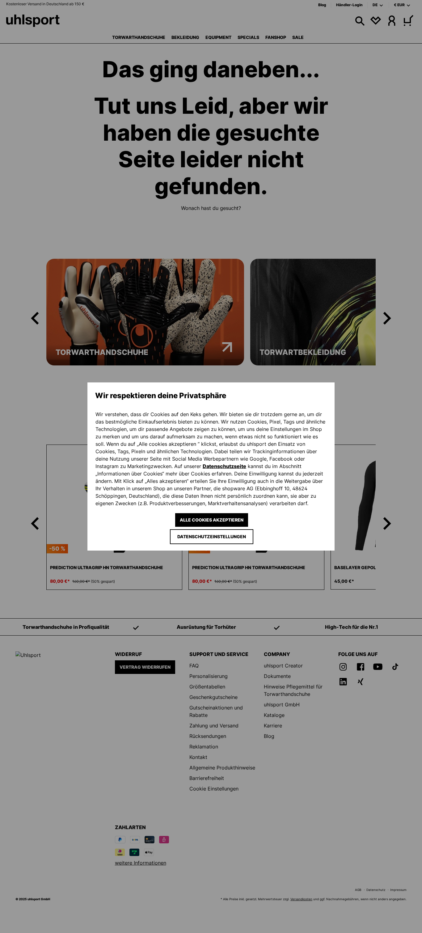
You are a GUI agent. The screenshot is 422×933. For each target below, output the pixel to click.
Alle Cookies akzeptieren (211, 519)
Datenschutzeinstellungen (211, 536)
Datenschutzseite (224, 466)
